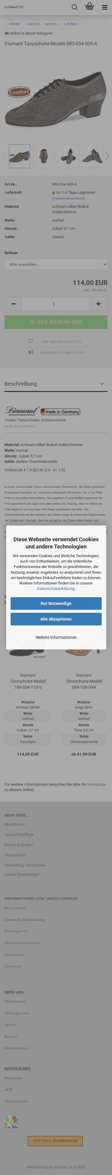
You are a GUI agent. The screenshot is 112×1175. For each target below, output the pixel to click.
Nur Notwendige (56, 603)
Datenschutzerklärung (55, 588)
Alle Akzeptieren (56, 619)
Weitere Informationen (56, 637)
